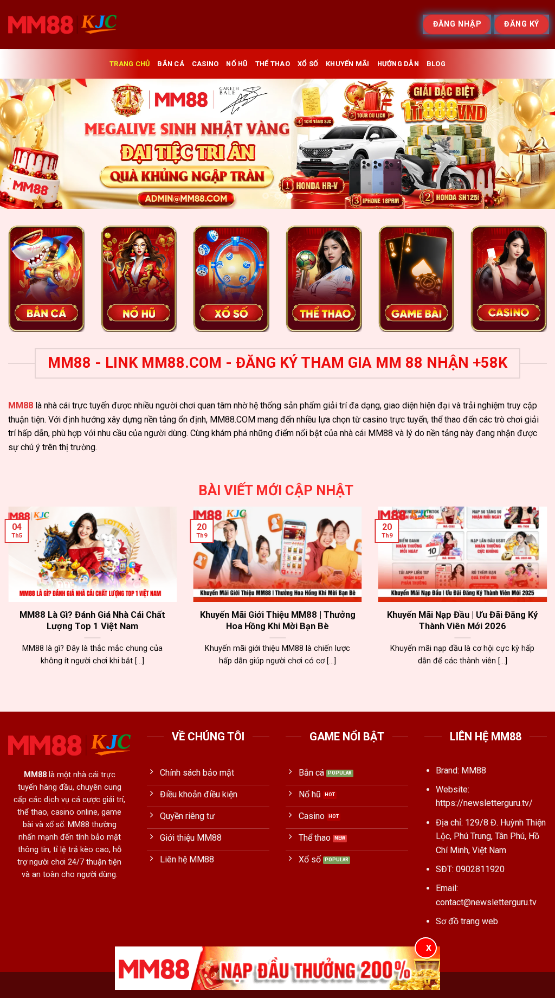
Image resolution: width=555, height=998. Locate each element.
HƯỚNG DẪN (398, 64)
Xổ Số (308, 64)
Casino (205, 64)
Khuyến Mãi (348, 64)
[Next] (530, 144)
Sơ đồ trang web (467, 921)
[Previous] (25, 144)
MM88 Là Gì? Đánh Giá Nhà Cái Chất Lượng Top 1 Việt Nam (92, 621)
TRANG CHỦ (129, 64)
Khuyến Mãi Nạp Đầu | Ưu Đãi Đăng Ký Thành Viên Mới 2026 (462, 621)
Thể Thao (272, 64)
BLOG (436, 64)
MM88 (20, 405)
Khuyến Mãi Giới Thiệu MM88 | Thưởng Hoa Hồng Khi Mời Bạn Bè (278, 621)
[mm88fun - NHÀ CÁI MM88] (62, 24)
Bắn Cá (170, 64)
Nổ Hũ (236, 64)
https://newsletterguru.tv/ (484, 803)
